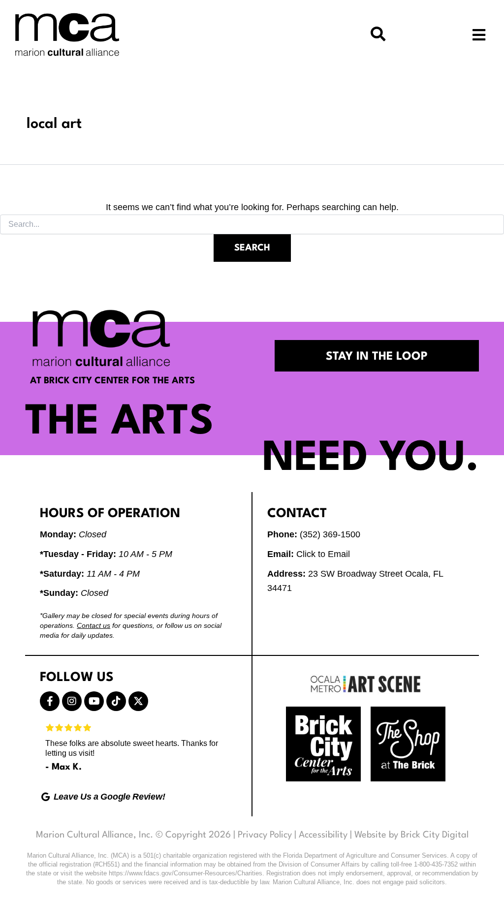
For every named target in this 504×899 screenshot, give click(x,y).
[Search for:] (252, 224)
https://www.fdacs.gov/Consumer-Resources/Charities (185, 873)
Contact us (93, 625)
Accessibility (323, 835)
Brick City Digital (435, 835)
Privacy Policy (265, 835)
